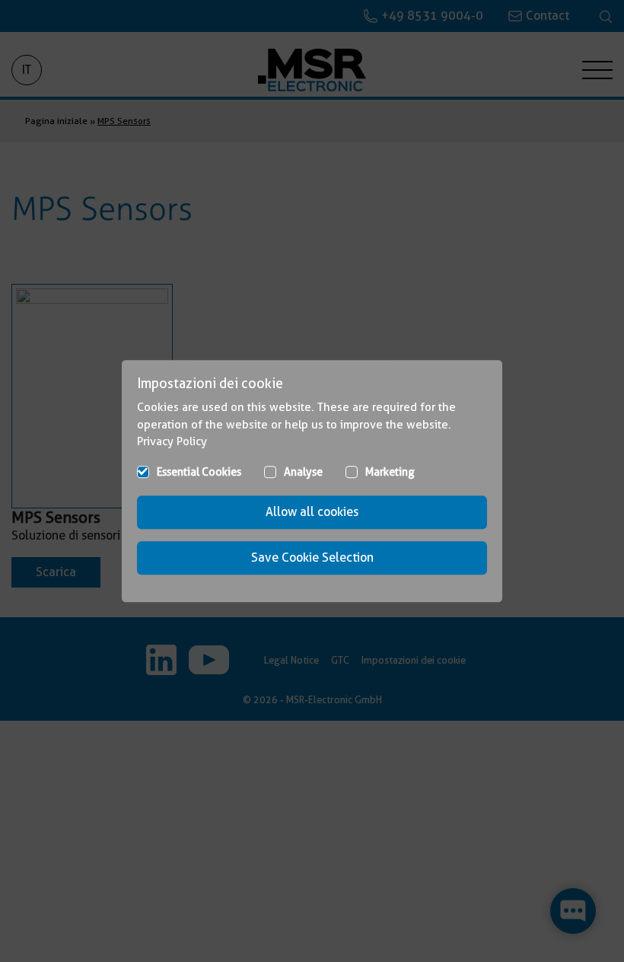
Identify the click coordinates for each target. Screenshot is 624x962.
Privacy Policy (172, 441)
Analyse (303, 472)
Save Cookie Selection (312, 557)
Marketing (390, 472)
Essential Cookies (199, 472)
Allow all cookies (312, 512)
